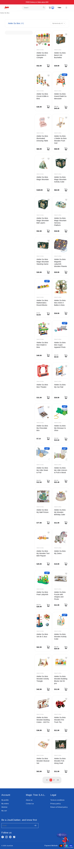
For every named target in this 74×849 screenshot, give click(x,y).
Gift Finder (59, 7)
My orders (5, 803)
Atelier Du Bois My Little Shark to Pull (42, 470)
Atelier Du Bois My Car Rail (60, 386)
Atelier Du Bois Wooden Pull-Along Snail (60, 761)
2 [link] (53, 780)
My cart (4, 811)
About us (29, 800)
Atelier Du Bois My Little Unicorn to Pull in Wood (60, 470)
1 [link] (50, 780)
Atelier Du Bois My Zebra (60, 552)
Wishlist (4, 807)
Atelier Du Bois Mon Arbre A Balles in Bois (60, 302)
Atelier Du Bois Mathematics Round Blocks (42, 302)
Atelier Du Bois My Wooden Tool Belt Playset (43, 553)
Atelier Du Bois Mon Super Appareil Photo (60, 345)
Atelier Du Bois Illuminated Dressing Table (42, 138)
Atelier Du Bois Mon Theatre (42, 386)
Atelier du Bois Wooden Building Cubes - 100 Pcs (43, 720)
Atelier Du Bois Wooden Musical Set (43, 761)
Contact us (30, 803)
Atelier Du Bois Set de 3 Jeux (42, 635)
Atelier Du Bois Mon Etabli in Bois (42, 345)
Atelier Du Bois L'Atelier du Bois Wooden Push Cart (60, 139)
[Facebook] (2, 837)
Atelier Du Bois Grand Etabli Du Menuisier (60, 96)
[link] (47, 780)
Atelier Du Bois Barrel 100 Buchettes (60, 55)
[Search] (44, 7)
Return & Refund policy (59, 807)
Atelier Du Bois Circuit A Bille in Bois (42, 96)
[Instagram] (6, 837)
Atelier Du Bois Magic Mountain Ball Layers (43, 220)
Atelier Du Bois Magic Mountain (43, 178)
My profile (5, 800)
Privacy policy (55, 803)
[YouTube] (10, 837)
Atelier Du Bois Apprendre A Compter (42, 55)
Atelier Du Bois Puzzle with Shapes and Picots (60, 595)
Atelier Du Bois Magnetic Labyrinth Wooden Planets (60, 262)
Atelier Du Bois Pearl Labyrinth (42, 593)
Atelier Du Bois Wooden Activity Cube (60, 636)
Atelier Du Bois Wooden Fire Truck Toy (60, 720)
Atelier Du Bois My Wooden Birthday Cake (60, 512)
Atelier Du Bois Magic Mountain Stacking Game (43, 261)
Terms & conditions (57, 800)
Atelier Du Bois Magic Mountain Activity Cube (60, 179)
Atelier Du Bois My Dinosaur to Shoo (60, 428)
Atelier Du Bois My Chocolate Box (42, 428)
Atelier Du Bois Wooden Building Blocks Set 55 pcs (60, 679)
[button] (66, 7)
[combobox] (34, 7)
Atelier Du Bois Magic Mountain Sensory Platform (60, 221)
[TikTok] (14, 837)
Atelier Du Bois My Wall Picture (42, 511)
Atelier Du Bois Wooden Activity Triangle (43, 678)
